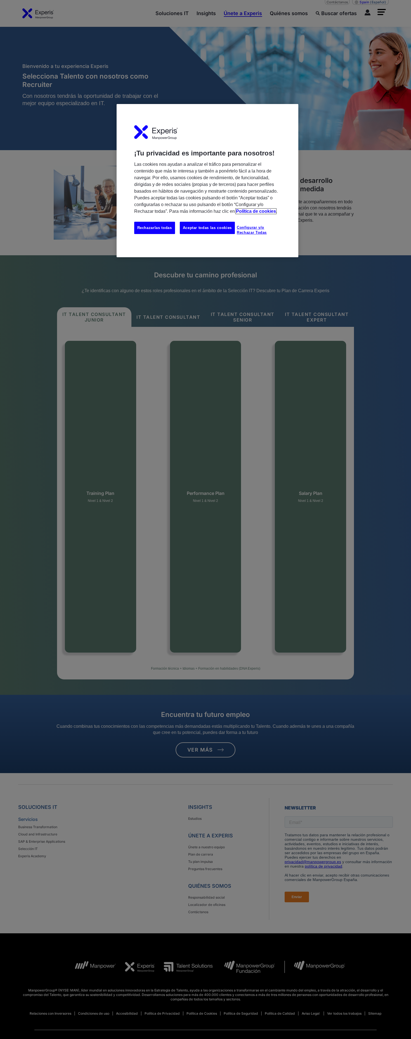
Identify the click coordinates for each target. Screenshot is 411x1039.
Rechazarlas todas (154, 228)
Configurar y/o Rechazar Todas (252, 230)
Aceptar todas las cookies (207, 228)
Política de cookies (256, 211)
